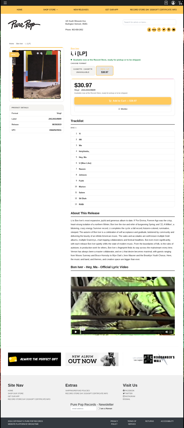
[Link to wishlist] (166, 3)
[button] (50, 9)
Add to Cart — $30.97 (125, 101)
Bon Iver (19, 44)
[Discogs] (154, 29)
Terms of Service (132, 422)
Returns (149, 421)
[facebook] (159, 29)
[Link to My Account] (173, 3)
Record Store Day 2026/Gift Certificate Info (153, 10)
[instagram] (168, 29)
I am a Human (106, 408)
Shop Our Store (15, 394)
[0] (180, 3)
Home (11, 44)
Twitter (129, 394)
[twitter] (163, 29)
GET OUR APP (111, 10)
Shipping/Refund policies (77, 391)
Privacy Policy (114, 422)
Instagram (130, 396)
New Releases (81, 10)
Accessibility (167, 421)
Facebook (129, 391)
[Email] (173, 29)
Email (127, 399)
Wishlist (124, 109)
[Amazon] (149, 29)
